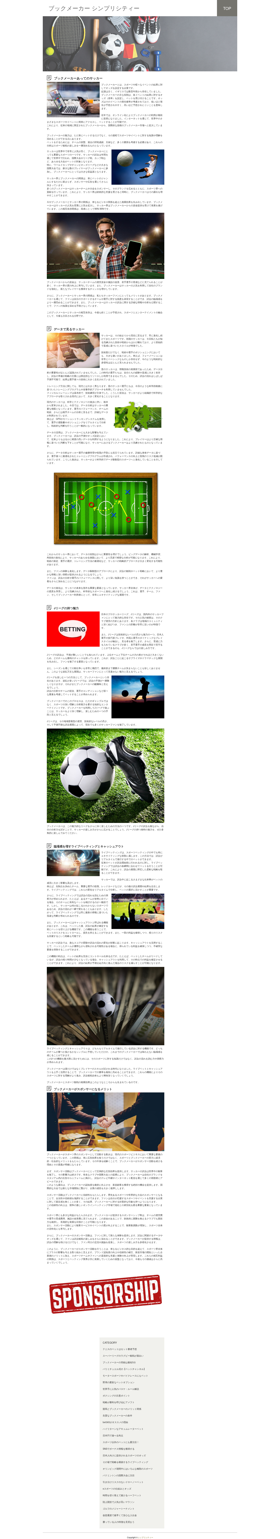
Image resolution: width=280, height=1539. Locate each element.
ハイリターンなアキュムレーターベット (123, 1428)
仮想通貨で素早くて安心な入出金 (120, 1515)
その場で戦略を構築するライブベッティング (125, 1462)
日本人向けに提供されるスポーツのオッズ (124, 1455)
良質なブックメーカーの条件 (117, 1415)
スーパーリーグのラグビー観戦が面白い (123, 1355)
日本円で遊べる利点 (113, 1435)
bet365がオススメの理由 (115, 1422)
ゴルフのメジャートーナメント (118, 1508)
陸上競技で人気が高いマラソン (118, 1501)
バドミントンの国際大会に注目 (118, 1475)
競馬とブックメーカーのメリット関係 (122, 1408)
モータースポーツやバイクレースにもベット (125, 1375)
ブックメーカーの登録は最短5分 (119, 1362)
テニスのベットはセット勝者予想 (120, 1349)
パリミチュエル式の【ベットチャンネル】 (124, 1369)
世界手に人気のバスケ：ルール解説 (121, 1388)
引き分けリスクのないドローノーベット (123, 1482)
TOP (227, 8)
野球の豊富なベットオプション (118, 1382)
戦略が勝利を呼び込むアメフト (118, 1402)
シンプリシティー (145, 1537)
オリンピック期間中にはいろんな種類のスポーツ (128, 1468)
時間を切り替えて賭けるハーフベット (122, 1495)
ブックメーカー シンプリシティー (94, 8)
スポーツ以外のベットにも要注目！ (121, 1442)
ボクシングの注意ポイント (116, 1395)
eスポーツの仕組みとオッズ (117, 1488)
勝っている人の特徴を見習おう (118, 1521)
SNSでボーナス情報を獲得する (118, 1448)
